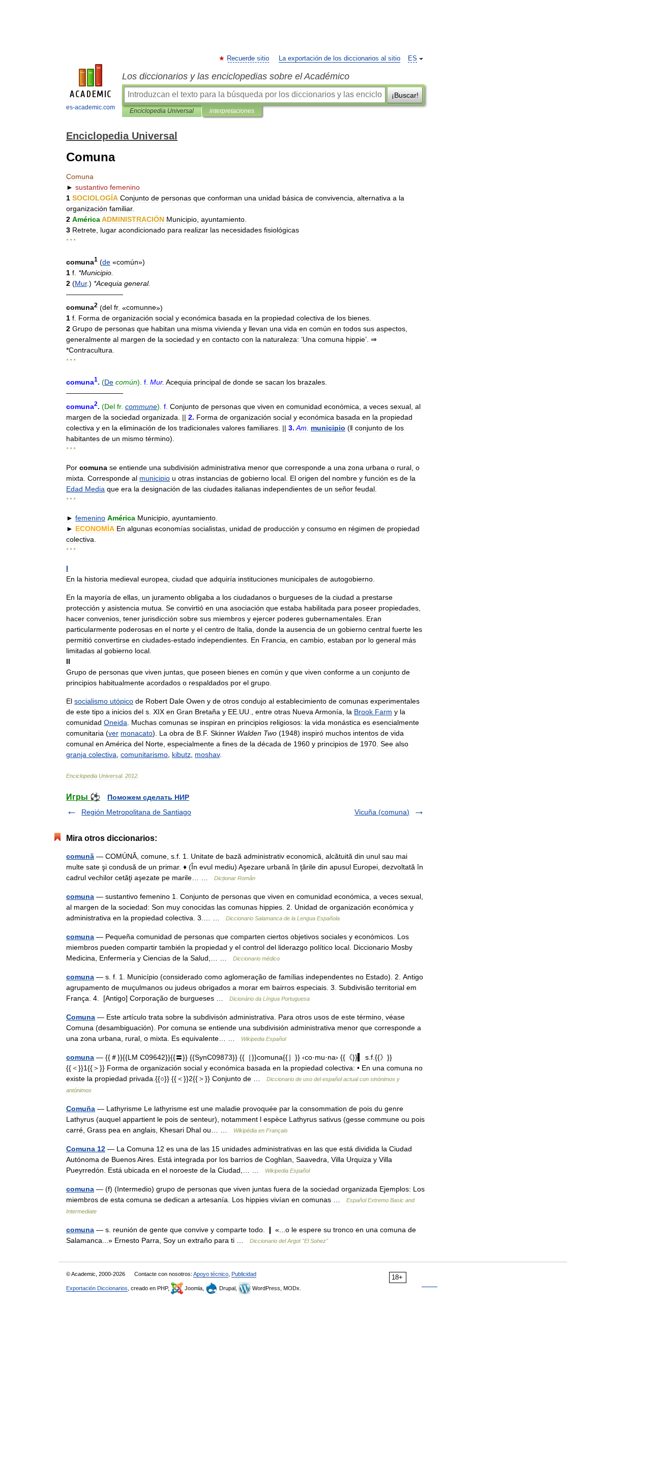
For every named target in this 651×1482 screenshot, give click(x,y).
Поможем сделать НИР (148, 797)
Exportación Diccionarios (97, 1288)
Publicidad (243, 1274)
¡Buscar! (405, 95)
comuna (80, 896)
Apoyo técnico (210, 1274)
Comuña (80, 1109)
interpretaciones (232, 110)
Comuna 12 (85, 1149)
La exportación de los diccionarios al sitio (339, 58)
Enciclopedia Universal (162, 110)
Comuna (80, 1017)
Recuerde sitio (248, 58)
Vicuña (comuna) (381, 812)
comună (80, 856)
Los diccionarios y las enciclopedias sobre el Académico (235, 76)
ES (412, 58)
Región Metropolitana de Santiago (136, 812)
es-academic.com (90, 107)
